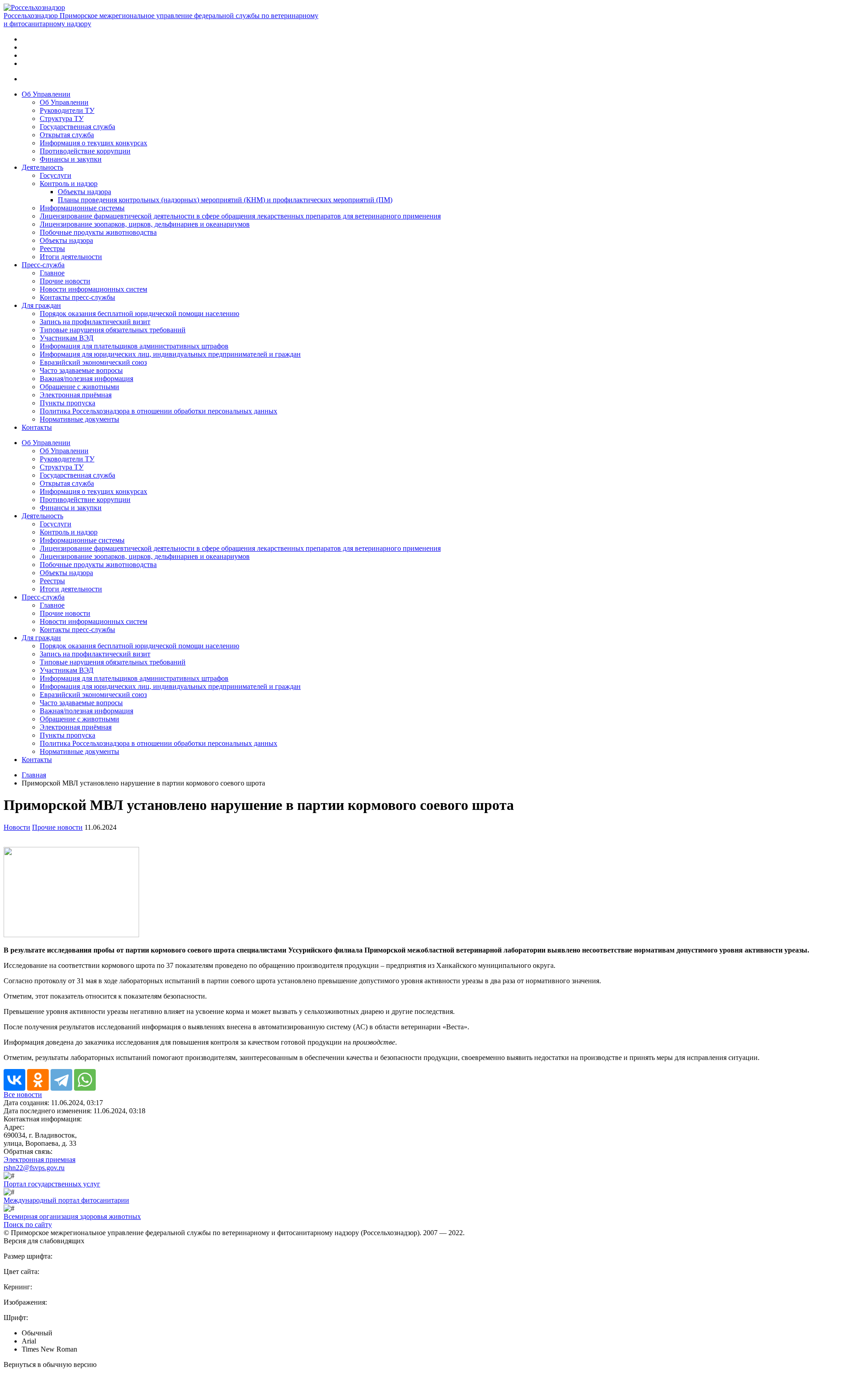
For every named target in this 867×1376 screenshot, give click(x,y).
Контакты (37, 427)
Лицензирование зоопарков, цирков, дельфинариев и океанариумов (145, 224)
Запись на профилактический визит (95, 321)
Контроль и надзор (69, 183)
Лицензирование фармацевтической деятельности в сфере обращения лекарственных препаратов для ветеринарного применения (240, 216)
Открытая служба (67, 135)
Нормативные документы (79, 419)
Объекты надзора (84, 191)
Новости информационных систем (93, 289)
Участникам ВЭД (66, 338)
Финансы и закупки (71, 159)
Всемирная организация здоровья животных (72, 1216)
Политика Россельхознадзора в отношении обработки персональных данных (158, 411)
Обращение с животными (79, 386)
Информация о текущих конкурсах (93, 143)
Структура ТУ (62, 118)
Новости (17, 827)
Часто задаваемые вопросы (81, 370)
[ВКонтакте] (14, 1080)
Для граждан (41, 305)
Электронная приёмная (76, 395)
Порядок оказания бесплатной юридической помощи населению (139, 313)
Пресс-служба (43, 265)
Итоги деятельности (71, 256)
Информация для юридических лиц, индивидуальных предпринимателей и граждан (170, 354)
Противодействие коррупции (85, 151)
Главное (52, 273)
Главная (34, 775)
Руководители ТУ (67, 110)
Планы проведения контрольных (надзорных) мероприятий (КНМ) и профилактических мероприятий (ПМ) (225, 200)
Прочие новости (65, 281)
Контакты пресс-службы (77, 297)
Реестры (52, 248)
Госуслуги (55, 175)
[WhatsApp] (85, 1080)
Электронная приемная (39, 1159)
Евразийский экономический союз (93, 362)
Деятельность (42, 167)
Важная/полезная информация (86, 378)
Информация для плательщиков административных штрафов (134, 346)
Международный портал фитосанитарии (66, 1200)
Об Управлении (46, 94)
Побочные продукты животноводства (98, 232)
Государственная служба (77, 126)
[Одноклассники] (38, 1080)
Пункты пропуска (67, 403)
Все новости (23, 1094)
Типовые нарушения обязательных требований (113, 330)
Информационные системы (82, 208)
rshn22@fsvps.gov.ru (34, 1167)
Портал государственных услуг (52, 1184)
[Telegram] (61, 1080)
